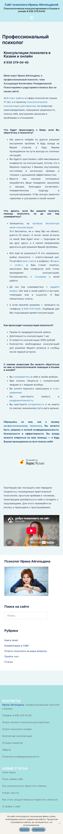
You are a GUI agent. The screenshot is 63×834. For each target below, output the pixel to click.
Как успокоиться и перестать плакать (24, 785)
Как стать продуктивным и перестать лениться (30, 799)
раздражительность (21, 400)
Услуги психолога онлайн (17, 729)
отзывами (40, 276)
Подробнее (38, 829)
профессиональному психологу (23, 425)
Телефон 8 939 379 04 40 (17, 715)
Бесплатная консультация (17, 735)
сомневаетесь (21, 376)
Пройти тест (11, 656)
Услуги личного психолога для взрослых (26, 722)
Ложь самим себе (12, 779)
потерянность (36, 404)
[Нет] (59, 823)
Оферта (6, 749)
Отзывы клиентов (12, 742)
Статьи (8, 661)
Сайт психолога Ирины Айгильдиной (31, 4)
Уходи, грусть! (10, 792)
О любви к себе (11, 806)
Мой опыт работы (14, 98)
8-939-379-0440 (31, 308)
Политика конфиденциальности (20, 756)
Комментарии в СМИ (16, 645)
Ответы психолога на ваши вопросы (25, 651)
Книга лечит (11, 640)
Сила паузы (9, 772)
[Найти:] (25, 615)
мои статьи (29, 261)
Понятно (25, 829)
